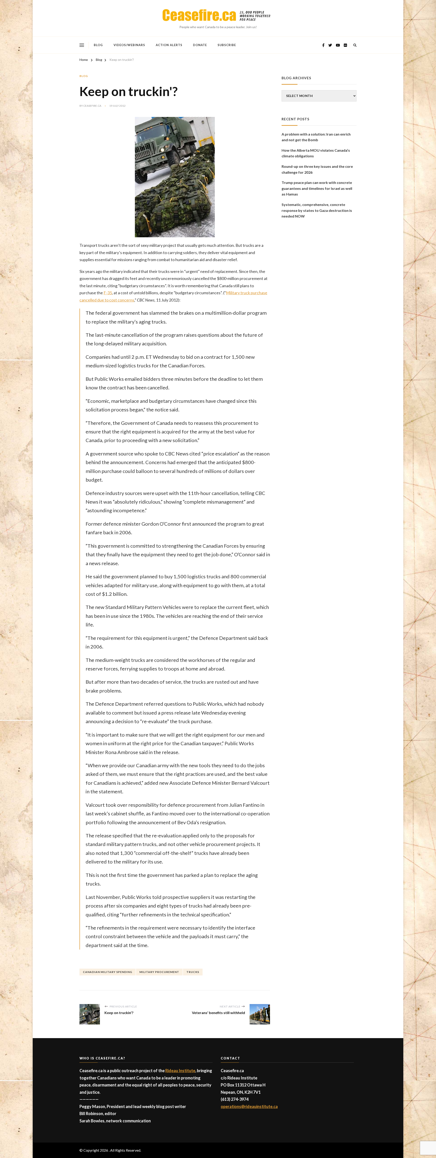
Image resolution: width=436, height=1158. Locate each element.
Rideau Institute (180, 1070)
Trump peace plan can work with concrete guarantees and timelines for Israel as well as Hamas (317, 188)
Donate (200, 45)
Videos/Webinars (129, 45)
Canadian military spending (107, 972)
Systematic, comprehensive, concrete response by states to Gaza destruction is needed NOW (317, 210)
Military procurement (159, 972)
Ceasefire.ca (92, 105)
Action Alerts (169, 45)
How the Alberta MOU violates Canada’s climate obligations (316, 153)
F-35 (108, 292)
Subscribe (227, 45)
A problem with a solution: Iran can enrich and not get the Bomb (316, 137)
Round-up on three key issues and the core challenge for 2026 (317, 169)
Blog (98, 45)
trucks (192, 972)
